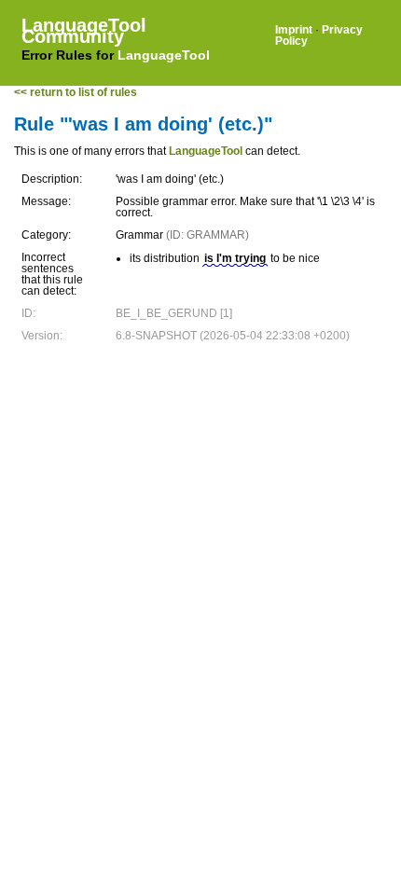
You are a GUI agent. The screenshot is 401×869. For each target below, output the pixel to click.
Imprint (293, 29)
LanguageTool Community (83, 31)
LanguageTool (164, 55)
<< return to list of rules (75, 92)
